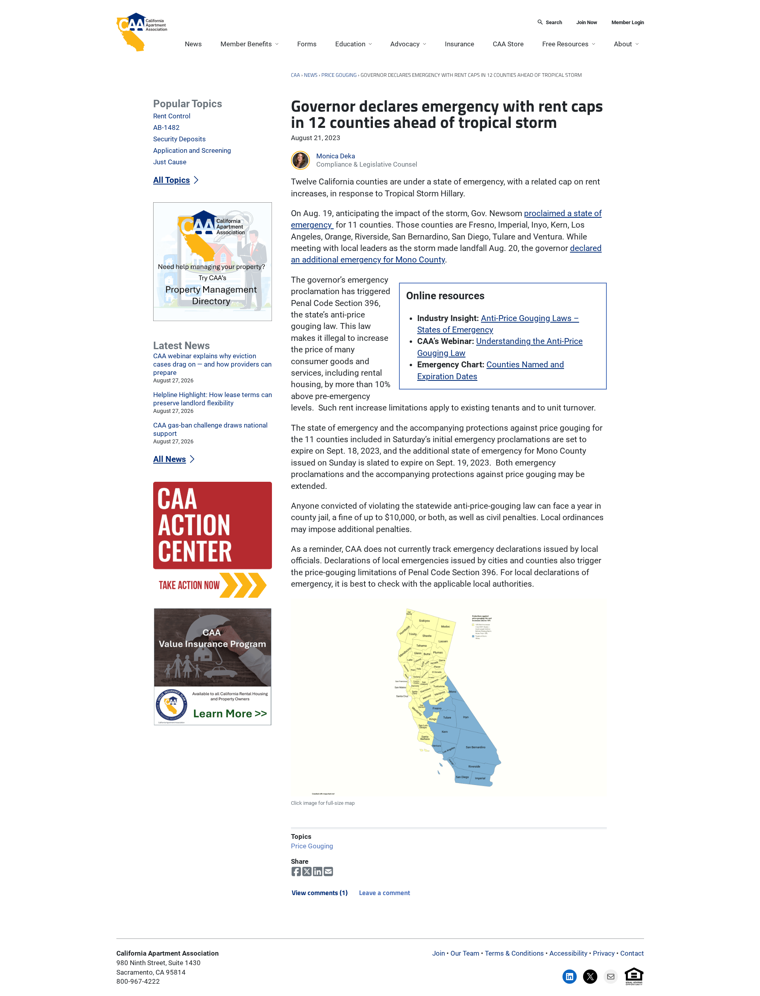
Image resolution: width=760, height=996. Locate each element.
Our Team (464, 953)
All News (169, 459)
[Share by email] (328, 871)
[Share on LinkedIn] (317, 871)
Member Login (628, 22)
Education (350, 44)
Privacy (604, 953)
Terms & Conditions (514, 953)
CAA (295, 75)
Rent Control (171, 116)
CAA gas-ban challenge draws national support (210, 429)
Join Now (586, 22)
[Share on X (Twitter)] (307, 871)
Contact (632, 953)
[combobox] (349, 23)
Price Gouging (339, 75)
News (193, 44)
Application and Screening (192, 150)
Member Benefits (246, 44)
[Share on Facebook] (296, 871)
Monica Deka (335, 156)
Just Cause (169, 162)
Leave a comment (384, 893)
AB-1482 (166, 127)
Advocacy (405, 44)
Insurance (459, 44)
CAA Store (508, 44)
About (623, 44)
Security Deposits (179, 139)
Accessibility (568, 953)
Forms (307, 44)
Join (438, 953)
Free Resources (565, 44)
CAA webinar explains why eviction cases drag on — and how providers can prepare (212, 364)
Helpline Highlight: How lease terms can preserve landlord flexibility (212, 399)
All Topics (171, 180)
